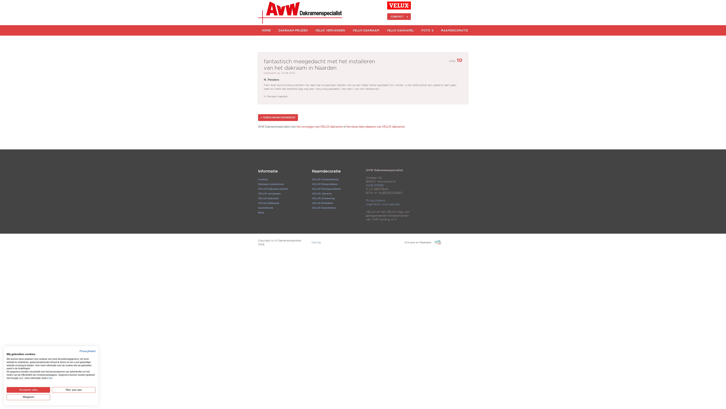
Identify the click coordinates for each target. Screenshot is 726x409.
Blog (261, 212)
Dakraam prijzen (293, 30)
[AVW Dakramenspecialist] (300, 13)
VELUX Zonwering (323, 198)
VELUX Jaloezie (322, 193)
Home (266, 30)
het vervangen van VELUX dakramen (320, 126)
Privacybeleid (375, 200)
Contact (263, 179)
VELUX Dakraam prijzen (273, 188)
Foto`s (427, 30)
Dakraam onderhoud (271, 184)
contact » (399, 16)
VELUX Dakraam (366, 30)
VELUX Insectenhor (324, 207)
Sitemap (316, 242)
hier (50, 378)
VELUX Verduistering (325, 179)
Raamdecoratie (454, 30)
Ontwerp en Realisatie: (418, 242)
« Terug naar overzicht (278, 117)
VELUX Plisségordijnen (326, 188)
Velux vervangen (330, 30)
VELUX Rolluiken (322, 203)
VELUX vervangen (269, 193)
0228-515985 (375, 185)
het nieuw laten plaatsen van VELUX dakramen (376, 126)
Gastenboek (265, 207)
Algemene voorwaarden (383, 204)
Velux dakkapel (400, 30)
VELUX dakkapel (268, 203)
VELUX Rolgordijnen (325, 184)
